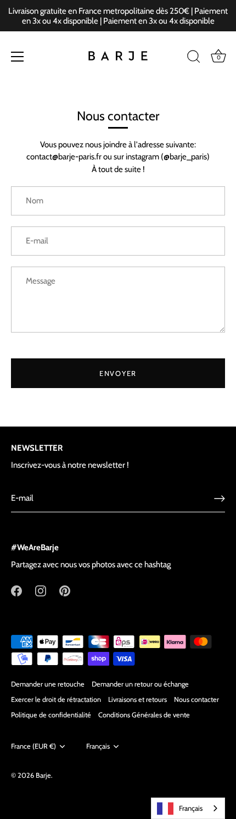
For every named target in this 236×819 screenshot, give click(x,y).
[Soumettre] (219, 498)
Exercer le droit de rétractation (56, 699)
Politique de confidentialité (51, 715)
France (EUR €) (33, 746)
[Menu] (17, 57)
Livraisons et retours (137, 699)
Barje (43, 775)
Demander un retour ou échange (140, 684)
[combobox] (188, 808)
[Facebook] (16, 590)
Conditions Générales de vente (144, 715)
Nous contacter (196, 699)
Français (98, 746)
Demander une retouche (48, 684)
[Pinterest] (64, 590)
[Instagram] (40, 590)
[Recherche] (194, 58)
